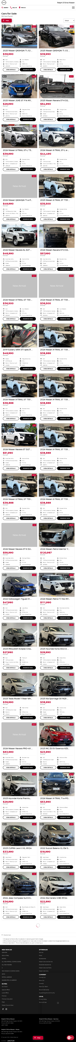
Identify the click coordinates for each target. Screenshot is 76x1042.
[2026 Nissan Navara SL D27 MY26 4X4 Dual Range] (19, 236)
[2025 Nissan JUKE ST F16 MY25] (19, 86)
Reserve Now (28, 69)
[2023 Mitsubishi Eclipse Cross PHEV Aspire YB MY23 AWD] (19, 635)
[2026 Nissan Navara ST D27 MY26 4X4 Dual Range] (19, 435)
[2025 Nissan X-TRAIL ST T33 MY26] (57, 186)
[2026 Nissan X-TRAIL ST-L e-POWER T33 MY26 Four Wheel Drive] (57, 136)
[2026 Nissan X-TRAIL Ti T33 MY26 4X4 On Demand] (19, 984)
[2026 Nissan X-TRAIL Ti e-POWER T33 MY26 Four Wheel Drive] (57, 784)
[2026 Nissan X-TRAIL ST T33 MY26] (19, 286)
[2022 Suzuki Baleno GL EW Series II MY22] (57, 834)
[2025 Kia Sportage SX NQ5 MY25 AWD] (57, 684)
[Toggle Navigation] (73, 7)
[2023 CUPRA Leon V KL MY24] (19, 834)
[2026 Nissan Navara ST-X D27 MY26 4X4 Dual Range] (57, 236)
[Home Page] (3, 2)
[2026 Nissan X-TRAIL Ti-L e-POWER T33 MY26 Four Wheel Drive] (19, 934)
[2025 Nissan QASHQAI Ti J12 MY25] (19, 36)
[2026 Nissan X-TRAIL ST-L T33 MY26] (19, 136)
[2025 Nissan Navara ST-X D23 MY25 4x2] (57, 86)
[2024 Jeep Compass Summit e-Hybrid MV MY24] (19, 884)
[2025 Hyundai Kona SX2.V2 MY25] (57, 635)
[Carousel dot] (12, 96)
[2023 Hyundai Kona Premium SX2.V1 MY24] (19, 784)
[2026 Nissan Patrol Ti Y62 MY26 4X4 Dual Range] (57, 585)
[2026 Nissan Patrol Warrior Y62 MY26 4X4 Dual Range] (57, 535)
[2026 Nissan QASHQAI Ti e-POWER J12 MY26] (19, 186)
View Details (10, 69)
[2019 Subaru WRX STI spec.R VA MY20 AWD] (19, 335)
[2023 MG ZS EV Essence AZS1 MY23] (57, 734)
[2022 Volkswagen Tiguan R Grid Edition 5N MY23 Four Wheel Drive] (19, 585)
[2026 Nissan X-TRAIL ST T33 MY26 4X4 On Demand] (57, 934)
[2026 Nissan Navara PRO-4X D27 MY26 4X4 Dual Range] (19, 734)
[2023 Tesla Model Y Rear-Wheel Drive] (19, 684)
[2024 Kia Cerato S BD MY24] (57, 884)
